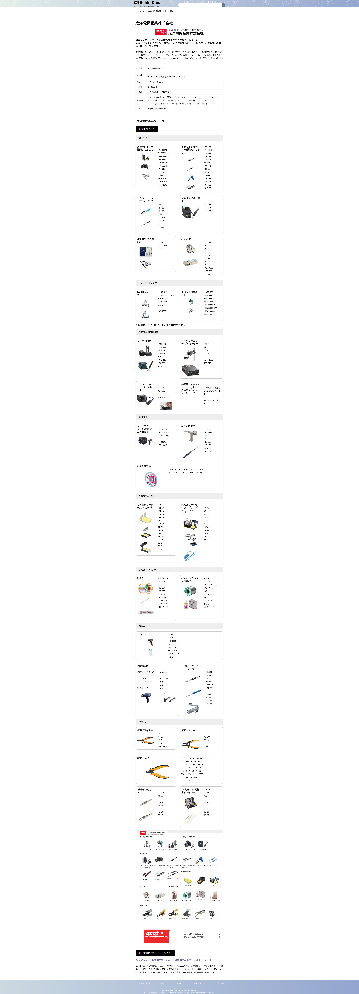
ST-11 (161, 505)
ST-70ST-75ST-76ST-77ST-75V (161, 530)
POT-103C (208, 258)
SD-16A (162, 588)
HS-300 (209, 701)
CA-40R (162, 217)
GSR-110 (162, 344)
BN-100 (162, 205)
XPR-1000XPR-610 (208, 361)
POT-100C (208, 255)
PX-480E (208, 156)
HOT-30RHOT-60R (209, 686)
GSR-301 (162, 350)
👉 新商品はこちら (147, 129)
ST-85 (206, 533)
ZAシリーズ (209, 607)
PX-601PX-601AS (162, 177)
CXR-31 (207, 179)
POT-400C (208, 268)
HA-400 (163, 672)
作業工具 (143, 721)
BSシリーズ (209, 601)
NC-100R (162, 311)
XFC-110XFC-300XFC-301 (162, 363)
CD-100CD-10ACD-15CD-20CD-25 (207, 808)
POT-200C (208, 262)
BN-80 (161, 211)
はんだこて (144, 138)
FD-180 (207, 211)
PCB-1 (207, 274)
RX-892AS (163, 166)
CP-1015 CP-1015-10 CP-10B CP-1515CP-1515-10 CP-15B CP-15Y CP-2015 (186, 471)
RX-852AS (163, 163)
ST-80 (206, 530)
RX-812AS (163, 156)
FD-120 (207, 207)
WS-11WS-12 (207, 538)
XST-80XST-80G (161, 389)
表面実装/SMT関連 (148, 332)
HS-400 (209, 704)
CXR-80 (207, 188)
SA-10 (207, 790)
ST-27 (161, 508)
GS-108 (207, 442)
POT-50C (208, 271)
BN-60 (161, 208)
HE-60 (208, 682)
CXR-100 (208, 175)
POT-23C (208, 246)
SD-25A (162, 591)
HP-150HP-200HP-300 (161, 224)
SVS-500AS (163, 429)
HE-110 (209, 672)
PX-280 (207, 147)
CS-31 (207, 172)
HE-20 (208, 675)
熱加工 (142, 625)
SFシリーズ (209, 591)
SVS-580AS (163, 432)
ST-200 (207, 527)
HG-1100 (164, 679)
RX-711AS (163, 185)
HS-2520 (164, 688)
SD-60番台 (163, 597)
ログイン (222, 2)
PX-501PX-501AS (162, 170)
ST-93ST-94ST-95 (206, 520)
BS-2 (161, 549)
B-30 (171, 635)
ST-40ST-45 (161, 519)
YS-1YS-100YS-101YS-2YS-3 (207, 740)
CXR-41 (207, 182)
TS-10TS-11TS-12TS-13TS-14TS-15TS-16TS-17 (161, 804)
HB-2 (171, 657)
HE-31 (208, 678)
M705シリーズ (210, 585)
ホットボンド (145, 634)
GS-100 (207, 436)
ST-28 (161, 511)
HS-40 (208, 694)
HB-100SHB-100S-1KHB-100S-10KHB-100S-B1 (173, 646)
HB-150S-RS (174, 654)
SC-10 (162, 685)
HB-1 (171, 638)
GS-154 (207, 448)
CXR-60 (207, 185)
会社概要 (162, 983)
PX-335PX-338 (207, 161)
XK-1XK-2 (206, 345)
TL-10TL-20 (206, 794)
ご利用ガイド (188, 2)
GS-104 (207, 439)
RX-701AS (163, 182)
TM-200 (162, 249)
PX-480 (207, 153)
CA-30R (162, 214)
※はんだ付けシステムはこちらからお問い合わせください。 (161, 325)
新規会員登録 (212, 2)
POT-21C (208, 242)
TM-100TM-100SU (162, 244)
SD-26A (162, 594)
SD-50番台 (208, 588)
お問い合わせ (200, 2)
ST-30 (161, 514)
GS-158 (207, 451)
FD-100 (207, 204)
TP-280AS (163, 445)
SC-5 (162, 682)
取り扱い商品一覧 (144, 983)
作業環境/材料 (146, 495)
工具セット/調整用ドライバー (190, 791)
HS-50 (208, 697)
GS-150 (207, 445)
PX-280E (208, 150)
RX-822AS (163, 159)
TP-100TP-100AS (208, 430)
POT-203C (208, 265)
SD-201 (207, 582)
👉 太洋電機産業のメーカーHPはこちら (155, 953)
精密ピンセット (144, 791)
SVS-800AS (163, 436)
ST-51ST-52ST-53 (206, 511)
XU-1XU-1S (206, 352)
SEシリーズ (164, 607)
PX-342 (207, 166)
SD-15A (162, 585)
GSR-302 (162, 354)
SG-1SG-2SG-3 (160, 543)
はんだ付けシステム (149, 283)
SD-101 (162, 582)
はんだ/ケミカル (147, 569)
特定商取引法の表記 (200, 983)
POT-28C (208, 249)
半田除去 (143, 417)
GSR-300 (162, 347)
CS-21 (207, 169)
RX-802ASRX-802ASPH (163, 151)
